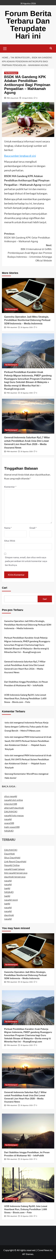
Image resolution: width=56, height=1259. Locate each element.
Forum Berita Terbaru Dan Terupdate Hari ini (28, 24)
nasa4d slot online (13, 800)
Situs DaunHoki (12, 857)
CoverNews (43, 1250)
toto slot (9, 722)
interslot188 (10, 803)
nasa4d (8, 819)
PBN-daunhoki (12, 98)
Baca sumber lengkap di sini (20, 155)
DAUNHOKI (10, 811)
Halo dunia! (10, 777)
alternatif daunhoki (14, 807)
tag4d (7, 888)
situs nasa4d (10, 796)
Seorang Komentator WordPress (21, 773)
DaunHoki (9, 853)
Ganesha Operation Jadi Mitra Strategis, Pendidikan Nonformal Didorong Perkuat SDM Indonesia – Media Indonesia (27, 320)
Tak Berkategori (11, 73)
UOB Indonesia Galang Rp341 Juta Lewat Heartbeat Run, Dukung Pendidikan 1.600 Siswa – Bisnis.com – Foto (25, 698)
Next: (29, 253)
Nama (8, 527)
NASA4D (9, 830)
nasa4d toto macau (14, 815)
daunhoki (9, 915)
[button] (5, 48)
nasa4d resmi (11, 899)
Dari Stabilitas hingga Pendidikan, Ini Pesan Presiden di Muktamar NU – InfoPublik (26, 683)
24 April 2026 (27, 98)
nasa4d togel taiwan (14, 869)
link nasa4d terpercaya (15, 872)
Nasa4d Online (12, 865)
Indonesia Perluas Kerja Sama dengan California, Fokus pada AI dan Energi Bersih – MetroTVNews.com (26, 726)
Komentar (10, 486)
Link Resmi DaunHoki (15, 861)
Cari (4, 587)
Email (33, 527)
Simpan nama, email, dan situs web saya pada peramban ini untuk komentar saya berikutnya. (26, 561)
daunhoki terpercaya (14, 876)
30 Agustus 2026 (26, 327)
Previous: (27, 237)
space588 (9, 823)
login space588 (12, 826)
